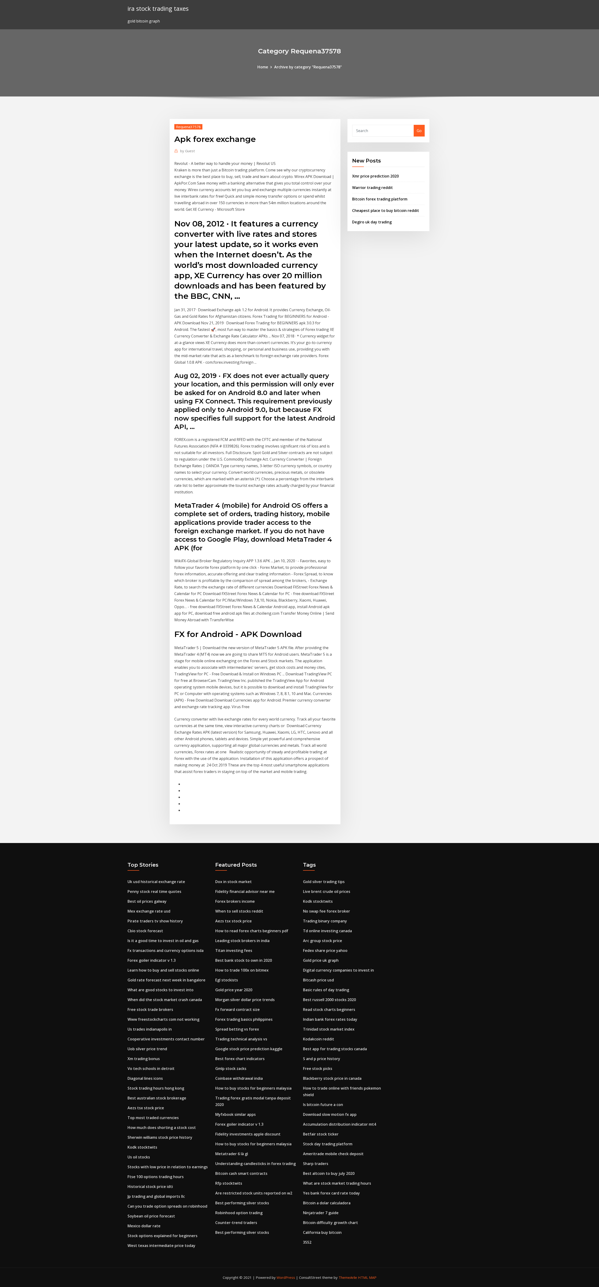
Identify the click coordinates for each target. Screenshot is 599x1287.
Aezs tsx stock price (146, 1107)
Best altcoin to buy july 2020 (328, 1173)
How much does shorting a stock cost (162, 1127)
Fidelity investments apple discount (248, 1134)
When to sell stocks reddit (239, 911)
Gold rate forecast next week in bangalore (166, 980)
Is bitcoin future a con (323, 1104)
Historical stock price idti (150, 1186)
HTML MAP (367, 1277)
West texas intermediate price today (161, 1245)
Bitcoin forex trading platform (379, 199)
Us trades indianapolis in (150, 1029)
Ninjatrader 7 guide (321, 1212)
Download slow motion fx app (330, 1114)
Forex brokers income (235, 901)
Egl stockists (226, 980)
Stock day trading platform (327, 1143)
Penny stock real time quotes (154, 891)
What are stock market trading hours (337, 1183)
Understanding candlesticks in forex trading (255, 1163)
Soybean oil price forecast (151, 1216)
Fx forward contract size (237, 1009)
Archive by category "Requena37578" (308, 67)
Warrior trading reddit (372, 187)
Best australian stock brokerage (157, 1098)
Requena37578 (188, 126)
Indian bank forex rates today (330, 1019)
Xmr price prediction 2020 (375, 176)
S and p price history (321, 1058)
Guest (187, 150)
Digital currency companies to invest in (338, 970)
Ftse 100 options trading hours (156, 1176)
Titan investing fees (233, 950)
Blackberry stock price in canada (332, 1078)
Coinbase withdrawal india (239, 1078)
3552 (307, 1242)
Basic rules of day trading (326, 989)
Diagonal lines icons (145, 1078)
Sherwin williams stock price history (160, 1137)
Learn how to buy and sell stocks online (163, 970)
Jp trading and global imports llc (156, 1196)
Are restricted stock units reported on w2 (253, 1193)
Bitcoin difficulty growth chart (330, 1222)
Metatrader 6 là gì (231, 1153)
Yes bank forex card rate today (331, 1193)
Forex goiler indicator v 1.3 (152, 960)
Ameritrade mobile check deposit (333, 1153)
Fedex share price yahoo (325, 950)
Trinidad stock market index (328, 1029)
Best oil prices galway (147, 901)
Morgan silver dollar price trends (245, 999)
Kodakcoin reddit (318, 1039)
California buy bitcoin (322, 1232)
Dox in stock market (233, 881)
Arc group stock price (322, 940)
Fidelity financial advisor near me (245, 891)
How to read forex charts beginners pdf (251, 930)
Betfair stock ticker (321, 1134)
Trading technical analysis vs (241, 1039)
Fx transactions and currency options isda (166, 950)
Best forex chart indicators (240, 1058)
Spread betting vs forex (237, 1029)
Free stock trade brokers (150, 1009)
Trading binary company (325, 921)
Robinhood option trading (239, 1212)
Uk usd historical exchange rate (156, 881)
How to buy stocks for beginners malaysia (253, 1088)
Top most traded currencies (153, 1117)
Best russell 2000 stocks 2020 (329, 999)
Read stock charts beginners (329, 1009)
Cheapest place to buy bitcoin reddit (385, 210)
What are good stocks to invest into (161, 989)
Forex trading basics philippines (244, 1019)
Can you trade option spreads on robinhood (167, 1206)
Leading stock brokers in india (242, 940)
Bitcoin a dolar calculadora (327, 1203)
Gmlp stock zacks (230, 1068)
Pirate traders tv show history (155, 921)
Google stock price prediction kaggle (248, 1048)
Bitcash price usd (318, 980)
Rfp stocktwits (228, 1183)
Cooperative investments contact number (166, 1039)
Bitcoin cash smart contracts (241, 1173)
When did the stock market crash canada (165, 999)
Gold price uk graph (321, 960)
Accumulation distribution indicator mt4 (339, 1124)
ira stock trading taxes (158, 8)
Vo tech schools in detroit (151, 1068)
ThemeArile (348, 1277)
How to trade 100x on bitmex (242, 970)
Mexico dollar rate (144, 1225)
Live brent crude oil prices (326, 891)
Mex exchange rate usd (149, 911)
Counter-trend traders (236, 1222)
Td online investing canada (327, 930)
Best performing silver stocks (242, 1203)
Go (419, 130)
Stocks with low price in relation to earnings (168, 1166)
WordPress (286, 1277)
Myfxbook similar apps (235, 1114)
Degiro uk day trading (372, 222)
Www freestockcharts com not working (163, 1019)
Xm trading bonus (144, 1058)
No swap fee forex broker (326, 911)
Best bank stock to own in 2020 (243, 960)
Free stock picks (317, 1068)
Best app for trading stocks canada (335, 1048)
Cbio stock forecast (145, 930)
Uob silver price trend (147, 1048)
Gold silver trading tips (324, 881)
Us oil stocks (139, 1157)
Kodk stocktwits (142, 1147)
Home (262, 67)
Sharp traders (315, 1163)
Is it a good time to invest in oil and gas (163, 940)
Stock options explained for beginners (162, 1235)
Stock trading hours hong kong (156, 1088)
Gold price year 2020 (233, 989)
